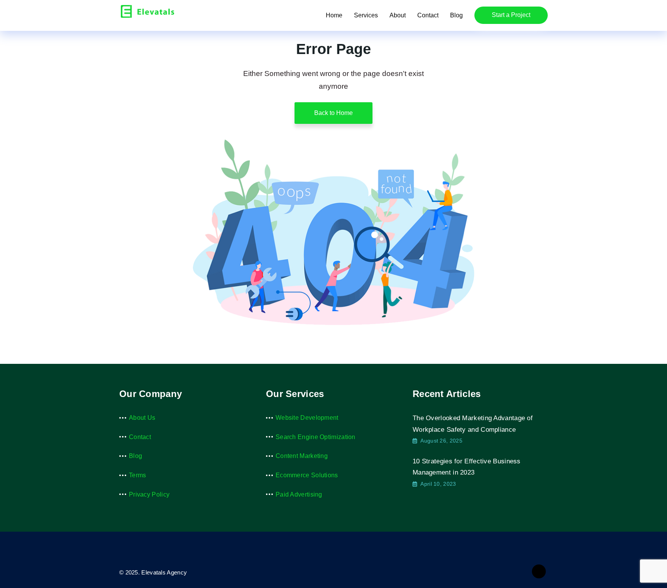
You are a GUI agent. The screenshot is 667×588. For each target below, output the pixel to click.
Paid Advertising (299, 494)
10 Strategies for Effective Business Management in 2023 (467, 467)
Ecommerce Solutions (307, 475)
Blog (456, 15)
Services (366, 15)
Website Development (307, 417)
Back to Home (333, 113)
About (397, 15)
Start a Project (511, 15)
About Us (142, 417)
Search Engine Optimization (316, 437)
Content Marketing (302, 456)
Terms (137, 475)
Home (334, 15)
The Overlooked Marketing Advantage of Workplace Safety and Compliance (473, 423)
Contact (427, 15)
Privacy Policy (149, 494)
